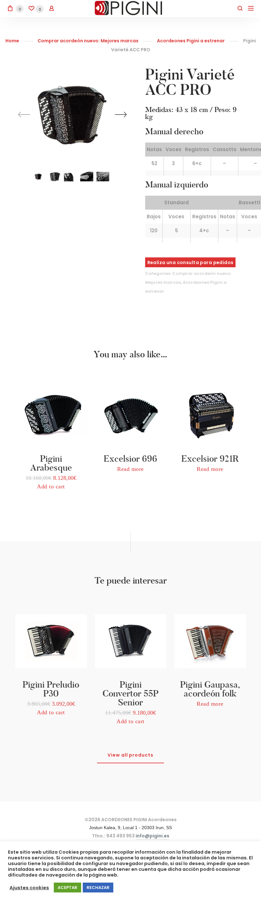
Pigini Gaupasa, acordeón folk (210, 689)
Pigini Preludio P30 (51, 689)
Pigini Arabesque (51, 463)
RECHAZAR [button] (98, 888)
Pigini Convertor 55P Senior (130, 693)
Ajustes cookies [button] (29, 888)
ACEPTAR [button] (67, 888)
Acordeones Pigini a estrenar (191, 41)
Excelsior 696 (130, 459)
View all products (131, 755)
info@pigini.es (152, 836)
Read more (130, 469)
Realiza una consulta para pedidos (190, 262)
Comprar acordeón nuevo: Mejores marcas (88, 41)
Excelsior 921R (210, 459)
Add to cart (51, 486)
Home (12, 41)
